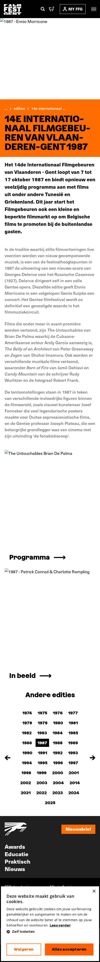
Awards (15, 846)
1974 (27, 712)
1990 (27, 752)
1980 (58, 722)
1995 (42, 762)
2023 (57, 792)
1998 (26, 772)
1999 (42, 772)
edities (19, 108)
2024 (73, 792)
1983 (42, 732)
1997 (73, 762)
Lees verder (60, 925)
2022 (41, 792)
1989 (73, 742)
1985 (73, 732)
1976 (58, 712)
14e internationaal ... (48, 108)
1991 (42, 752)
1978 (27, 722)
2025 (50, 802)
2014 (75, 782)
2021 (26, 792)
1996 (58, 762)
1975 (42, 712)
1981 (73, 722)
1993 (73, 752)
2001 (74, 772)
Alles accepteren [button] (69, 949)
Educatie (16, 854)
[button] (50, 931)
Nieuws (15, 869)
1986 (27, 742)
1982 (27, 732)
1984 (58, 732)
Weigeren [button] (23, 949)
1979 (42, 722)
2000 (57, 772)
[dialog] (50, 923)
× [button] (94, 891)
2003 (42, 782)
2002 (25, 782)
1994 (27, 762)
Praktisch (17, 861)
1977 (73, 712)
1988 (58, 742)
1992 (58, 752)
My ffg (75, 9)
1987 (42, 742)
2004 (58, 782)
